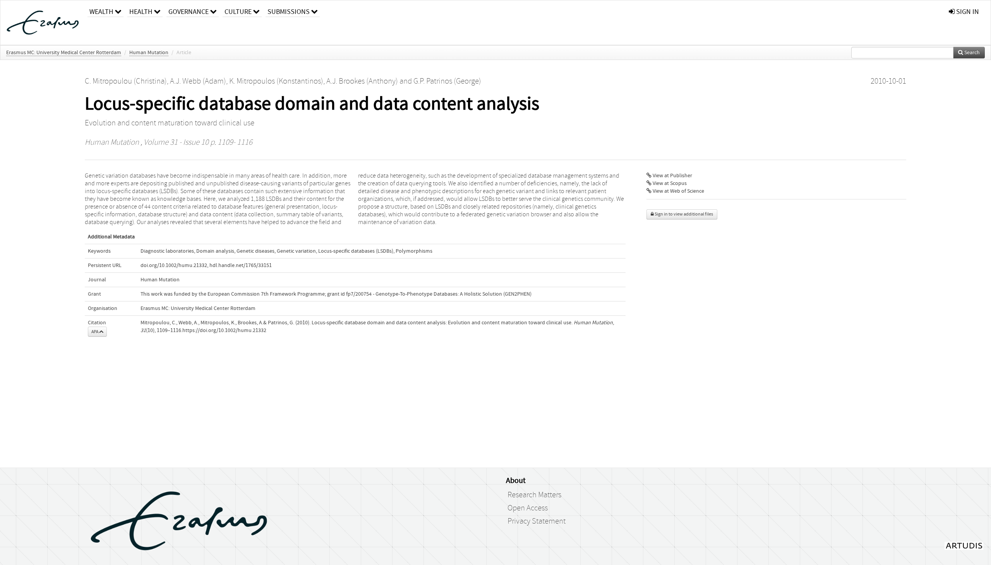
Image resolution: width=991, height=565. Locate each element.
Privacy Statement (537, 521)
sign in (967, 12)
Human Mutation (148, 53)
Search (971, 53)
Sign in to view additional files (683, 214)
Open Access (528, 508)
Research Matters (534, 495)
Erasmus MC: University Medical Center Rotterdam (63, 53)
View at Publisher (672, 176)
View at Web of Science (678, 191)
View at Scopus (669, 183)
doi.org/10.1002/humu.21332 (174, 265)
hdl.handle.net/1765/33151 (240, 265)
